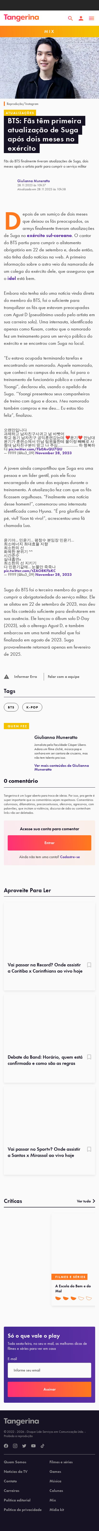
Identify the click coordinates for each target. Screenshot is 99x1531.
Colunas (56, 1491)
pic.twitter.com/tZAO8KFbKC (30, 570)
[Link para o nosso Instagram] (15, 1446)
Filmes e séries (61, 1462)
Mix (53, 1500)
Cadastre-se (70, 856)
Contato (10, 1481)
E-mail (12, 1359)
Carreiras (11, 1491)
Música (55, 1481)
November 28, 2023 (53, 452)
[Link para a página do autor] (10, 185)
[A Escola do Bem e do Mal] (74, 1246)
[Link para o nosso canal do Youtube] (33, 1446)
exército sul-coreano (49, 235)
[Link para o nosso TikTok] (42, 1446)
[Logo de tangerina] (21, 18)
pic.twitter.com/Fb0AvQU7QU (35, 449)
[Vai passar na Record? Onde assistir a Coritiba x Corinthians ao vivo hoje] (49, 930)
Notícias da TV (15, 1472)
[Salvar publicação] (89, 965)
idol (11, 278)
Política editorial (17, 1500)
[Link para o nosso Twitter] (24, 1446)
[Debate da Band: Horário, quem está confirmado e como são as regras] (49, 1022)
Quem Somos (15, 1462)
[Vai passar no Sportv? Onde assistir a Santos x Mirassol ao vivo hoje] (49, 1115)
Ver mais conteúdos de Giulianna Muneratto (61, 767)
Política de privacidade (23, 1510)
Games (55, 1472)
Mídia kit (57, 1510)
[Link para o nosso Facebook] (6, 1446)
